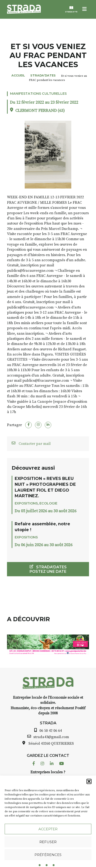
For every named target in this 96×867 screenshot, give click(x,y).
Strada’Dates (43, 75)
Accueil (18, 75)
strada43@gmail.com (51, 737)
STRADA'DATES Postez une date (48, 569)
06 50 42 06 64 (50, 730)
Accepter (48, 829)
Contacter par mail (34, 443)
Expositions (26, 503)
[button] (89, 781)
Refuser (48, 842)
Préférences (48, 854)
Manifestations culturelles (38, 93)
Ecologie (48, 503)
